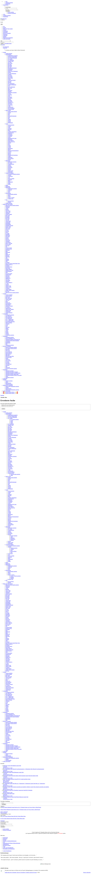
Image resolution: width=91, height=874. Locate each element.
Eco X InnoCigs (8, 351)
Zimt (9, 192)
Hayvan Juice (8, 244)
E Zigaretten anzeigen (9, 314)
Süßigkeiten (7, 160)
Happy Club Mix (8, 243)
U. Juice (7, 283)
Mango (9, 149)
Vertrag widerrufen (87, 872)
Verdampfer (5, 32)
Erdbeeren (10, 133)
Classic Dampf (8, 299)
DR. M (6, 232)
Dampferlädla (8, 224)
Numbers (7, 260)
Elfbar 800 (7, 355)
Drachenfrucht (11, 132)
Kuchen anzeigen (13, 535)
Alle (4, 26)
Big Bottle (10, 65)
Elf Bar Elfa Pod (8, 352)
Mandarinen (10, 148)
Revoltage (10, 100)
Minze (9, 195)
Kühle (11, 421)
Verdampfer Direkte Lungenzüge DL (12, 339)
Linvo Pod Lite (8, 364)
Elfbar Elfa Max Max (9, 356)
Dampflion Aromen (9, 225)
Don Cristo (7, 228)
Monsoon (7, 255)
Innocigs (9, 82)
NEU (6, 1)
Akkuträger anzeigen (9, 370)
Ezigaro (6, 237)
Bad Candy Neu (8, 298)
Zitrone (9, 159)
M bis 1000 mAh (8, 317)
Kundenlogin (5, 4)
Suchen (3, 408)
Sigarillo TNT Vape (9, 270)
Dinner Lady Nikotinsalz (13, 71)
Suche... (2, 43)
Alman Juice (7, 212)
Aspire (6, 330)
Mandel (9, 202)
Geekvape (7, 323)
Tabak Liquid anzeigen (12, 111)
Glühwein (10, 189)
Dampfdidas (10, 69)
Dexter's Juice (8, 226)
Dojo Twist (7, 350)
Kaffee (9, 184)
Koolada (12, 577)
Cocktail (12, 549)
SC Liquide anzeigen (14, 419)
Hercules (9, 81)
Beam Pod (7, 349)
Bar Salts (9, 64)
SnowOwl (7, 275)
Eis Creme (10, 162)
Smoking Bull (8, 274)
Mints (6, 253)
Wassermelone (11, 158)
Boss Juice (7, 218)
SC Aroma (7, 307)
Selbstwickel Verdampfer (8, 37)
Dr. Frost (7, 231)
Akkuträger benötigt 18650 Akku (11, 374)
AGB (4, 846)
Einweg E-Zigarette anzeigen (11, 347)
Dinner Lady (7, 227)
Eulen (6, 301)
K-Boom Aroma (8, 247)
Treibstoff (7, 281)
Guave (9, 137)
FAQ (4, 842)
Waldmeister (10, 181)
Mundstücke (7, 342)
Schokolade (10, 171)
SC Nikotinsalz (11, 60)
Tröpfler (7, 387)
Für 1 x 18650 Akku (9, 319)
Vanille (9, 119)
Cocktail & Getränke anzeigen (14, 174)
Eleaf (6, 326)
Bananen (9, 129)
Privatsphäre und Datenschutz (9, 848)
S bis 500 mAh (8, 316)
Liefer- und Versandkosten (8, 847)
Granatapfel (10, 135)
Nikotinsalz (7, 186)
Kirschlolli (7, 250)
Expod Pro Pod (8, 357)
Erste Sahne (10, 76)
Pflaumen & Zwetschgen (13, 155)
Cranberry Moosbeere (12, 131)
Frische (9, 112)
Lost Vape (7, 327)
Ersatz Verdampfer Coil (10, 338)
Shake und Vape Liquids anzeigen (12, 205)
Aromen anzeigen (8, 294)
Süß (8, 118)
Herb (9, 113)
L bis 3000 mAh (8, 318)
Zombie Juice (10, 107)
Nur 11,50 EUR (4, 812)
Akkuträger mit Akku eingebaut (11, 371)
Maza (9, 89)
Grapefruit (10, 136)
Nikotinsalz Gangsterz (12, 92)
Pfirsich (9, 154)
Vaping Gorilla (8, 286)
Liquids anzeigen (8, 53)
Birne (9, 130)
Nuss (9, 117)
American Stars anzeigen (15, 474)
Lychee (9, 147)
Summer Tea (7, 278)
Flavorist (7, 238)
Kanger (6, 331)
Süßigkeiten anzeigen (12, 161)
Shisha (6, 185)
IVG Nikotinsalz (11, 83)
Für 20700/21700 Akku (10, 321)
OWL (9, 95)
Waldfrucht (10, 157)
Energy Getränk (11, 178)
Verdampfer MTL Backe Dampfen (12, 340)
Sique (6, 272)
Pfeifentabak (10, 122)
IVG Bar (7, 361)
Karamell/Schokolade (12, 116)
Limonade (10, 179)
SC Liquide (10, 59)
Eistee (9, 183)
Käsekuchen (12, 539)
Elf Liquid (7, 236)
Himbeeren (10, 139)
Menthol (12, 578)
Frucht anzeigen (11, 124)
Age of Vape (7, 211)
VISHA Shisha (8, 289)
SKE (6, 366)
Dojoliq (9, 72)
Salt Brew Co (10, 102)
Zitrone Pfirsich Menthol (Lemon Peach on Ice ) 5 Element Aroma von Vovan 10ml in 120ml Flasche (20, 809)
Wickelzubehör (8, 388)
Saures (9, 196)
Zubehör (4, 36)
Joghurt (9, 165)
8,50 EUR (2, 820)
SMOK (6, 328)
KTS (9, 85)
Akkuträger (5, 34)
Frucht (6, 123)
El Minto (9, 74)
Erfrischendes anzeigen (12, 194)
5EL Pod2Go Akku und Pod (11, 348)
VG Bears (7, 288)
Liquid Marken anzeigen (13, 55)
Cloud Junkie (8, 221)
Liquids (4, 27)
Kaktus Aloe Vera (11, 141)
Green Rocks (8, 242)
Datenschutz (5, 837)
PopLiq (9, 99)
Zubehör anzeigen (9, 380)
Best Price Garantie (7, 845)
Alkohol (9, 175)
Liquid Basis (7, 311)
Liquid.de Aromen (9, 305)
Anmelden (4, 804)
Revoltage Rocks (8, 266)
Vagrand (7, 284)
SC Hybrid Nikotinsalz (12, 57)
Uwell (6, 324)
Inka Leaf (7, 245)
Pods (6, 343)
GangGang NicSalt (11, 80)
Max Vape (10, 88)
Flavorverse (7, 240)
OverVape (10, 94)
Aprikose (10, 128)
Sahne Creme (10, 170)
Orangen (9, 151)
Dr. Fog (6, 229)
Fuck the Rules (8, 303)
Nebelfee (9, 91)
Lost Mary (7, 365)
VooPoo (7, 329)
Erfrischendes (8, 193)
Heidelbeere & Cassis (12, 138)
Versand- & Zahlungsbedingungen (9, 840)
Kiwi (9, 143)
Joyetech (7, 333)
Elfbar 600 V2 (8, 354)
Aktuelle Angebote (9, 2)
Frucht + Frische (11, 197)
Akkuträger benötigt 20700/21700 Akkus (13, 375)
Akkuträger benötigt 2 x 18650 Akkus (12, 373)
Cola (9, 177)
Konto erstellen (11, 12)
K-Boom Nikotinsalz (12, 84)
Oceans (9, 93)
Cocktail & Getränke (9, 173)
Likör (11, 550)
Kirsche (9, 142)
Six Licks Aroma (8, 273)
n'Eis (6, 257)
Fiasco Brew (10, 78)
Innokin (6, 332)
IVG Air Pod (8, 360)
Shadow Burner (8, 269)
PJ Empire (10, 97)
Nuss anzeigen (11, 200)
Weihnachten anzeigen (12, 188)
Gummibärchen (11, 164)
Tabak (11, 422)
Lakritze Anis (10, 198)
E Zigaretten (5, 31)
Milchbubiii (7, 252)
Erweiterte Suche (8, 43)
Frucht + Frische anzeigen (15, 575)
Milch (9, 180)
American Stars (11, 109)
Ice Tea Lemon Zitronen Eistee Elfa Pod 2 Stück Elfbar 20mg (12, 818)
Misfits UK (7, 254)
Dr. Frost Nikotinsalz (12, 73)
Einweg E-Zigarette (7, 33)
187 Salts (10, 62)
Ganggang (7, 241)
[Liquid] (3, 18)
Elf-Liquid (10, 75)
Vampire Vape (10, 61)
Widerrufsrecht (6, 844)
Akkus (6, 376)
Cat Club (7, 219)
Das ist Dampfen (11, 108)
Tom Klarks (10, 104)
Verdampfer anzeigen (9, 337)
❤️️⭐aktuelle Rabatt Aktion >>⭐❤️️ (10, 392)
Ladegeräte (5, 35)
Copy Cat (7, 300)
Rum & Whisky (13, 551)
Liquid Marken (8, 54)
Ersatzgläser (7, 341)
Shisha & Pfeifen (8, 322)
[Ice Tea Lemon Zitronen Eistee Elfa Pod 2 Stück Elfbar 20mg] (13, 816)
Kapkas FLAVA (8, 248)
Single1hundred (8, 271)
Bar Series (7, 216)
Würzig (9, 120)
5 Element (7, 207)
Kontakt (4, 839)
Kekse (9, 190)
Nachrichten (7, 3)
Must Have (10, 90)
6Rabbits (7, 209)
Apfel (9, 127)
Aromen (4, 29)
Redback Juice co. (9, 264)
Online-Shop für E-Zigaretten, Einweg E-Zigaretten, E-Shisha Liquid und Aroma (21, 872)
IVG (6, 246)
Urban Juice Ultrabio (9, 309)
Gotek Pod (7, 359)
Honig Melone (11, 140)
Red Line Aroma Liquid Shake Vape (12, 263)
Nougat (9, 169)
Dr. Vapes (7, 233)
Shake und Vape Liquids (8, 28)
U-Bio (9, 105)
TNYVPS (10, 103)
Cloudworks (7, 222)
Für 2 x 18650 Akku (9, 320)
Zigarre (9, 121)
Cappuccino (10, 176)
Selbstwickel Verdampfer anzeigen (12, 386)
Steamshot (7, 276)
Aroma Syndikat (8, 214)
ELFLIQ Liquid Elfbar (12, 56)
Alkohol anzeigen (13, 548)
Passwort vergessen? (12, 13)
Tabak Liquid (8, 110)
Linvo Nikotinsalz (11, 86)
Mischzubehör (8, 383)
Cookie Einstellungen (7, 850)
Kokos (9, 145)
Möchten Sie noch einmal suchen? (8, 405)
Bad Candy (10, 63)
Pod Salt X (10, 98)
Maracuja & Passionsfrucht (13, 150)
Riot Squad (10, 101)
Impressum (5, 838)
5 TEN (6, 208)
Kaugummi (10, 167)
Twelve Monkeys (8, 282)
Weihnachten (8, 187)
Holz (9, 114)
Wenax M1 (7, 367)
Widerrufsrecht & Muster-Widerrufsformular (11, 843)
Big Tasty (10, 66)
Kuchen (9, 168)
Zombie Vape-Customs (9, 290)
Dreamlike (7, 234)
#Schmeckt (7, 206)
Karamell (10, 166)
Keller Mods (7, 304)
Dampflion (10, 70)
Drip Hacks (7, 235)
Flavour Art (7, 302)
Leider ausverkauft (6, 38)
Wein (11, 552)
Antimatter (7, 213)
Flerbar (9, 79)
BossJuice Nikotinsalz (12, 67)
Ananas (9, 126)
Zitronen (12, 540)
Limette (9, 146)
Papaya (9, 152)
